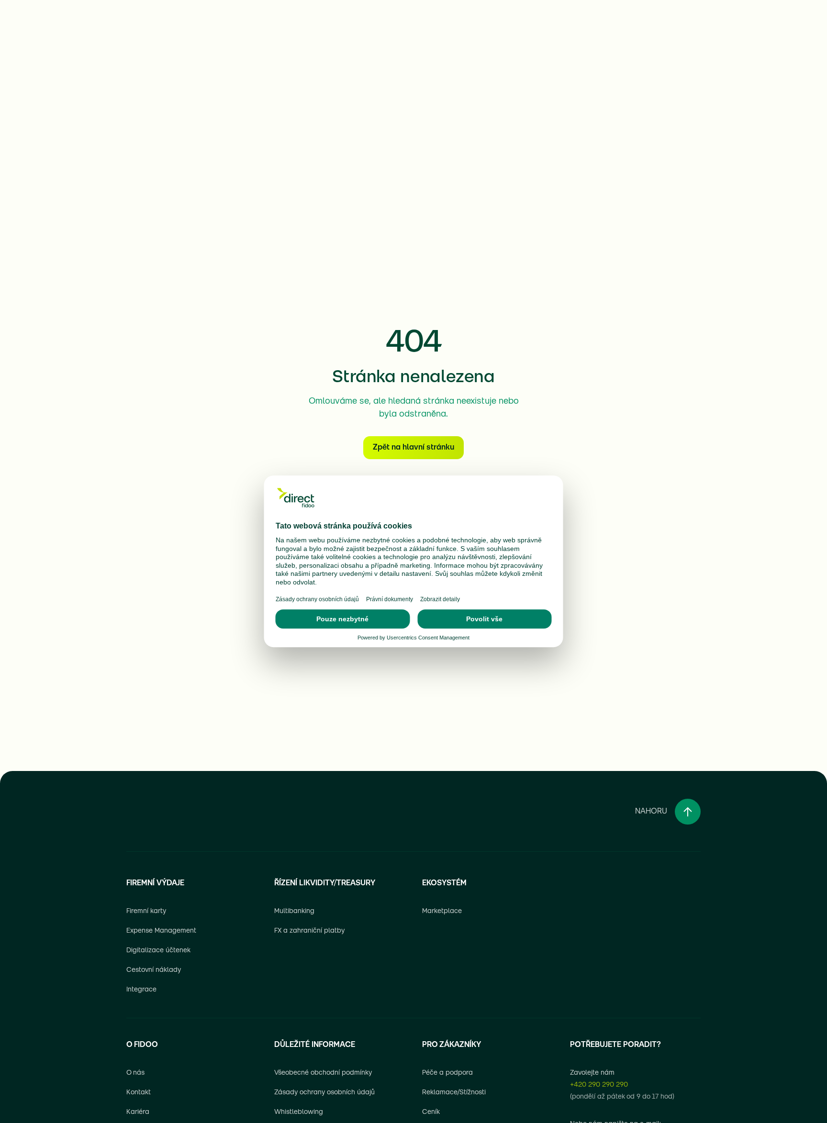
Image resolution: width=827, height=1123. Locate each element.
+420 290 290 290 (599, 1085)
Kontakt (138, 1093)
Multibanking (294, 911)
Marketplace (442, 911)
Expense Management (161, 931)
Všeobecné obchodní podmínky (323, 1073)
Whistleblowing (298, 1112)
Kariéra (137, 1112)
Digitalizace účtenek (158, 950)
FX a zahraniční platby (309, 931)
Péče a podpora (447, 1073)
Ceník (431, 1112)
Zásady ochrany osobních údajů (324, 1093)
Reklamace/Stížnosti (454, 1093)
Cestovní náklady (153, 970)
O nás (135, 1073)
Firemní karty (146, 911)
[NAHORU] (688, 812)
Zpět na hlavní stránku (413, 447)
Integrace (141, 990)
